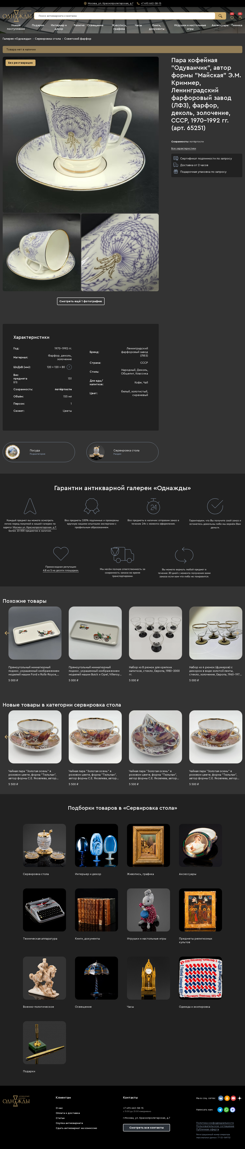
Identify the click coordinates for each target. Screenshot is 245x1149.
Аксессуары (220, 25)
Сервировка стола (48, 38)
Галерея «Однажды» (17, 38)
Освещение (95, 25)
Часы (138, 25)
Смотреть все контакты (146, 1127)
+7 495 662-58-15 (133, 1108)
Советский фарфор (77, 38)
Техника (236, 25)
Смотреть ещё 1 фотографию (80, 301)
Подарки (38, 25)
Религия (79, 25)
